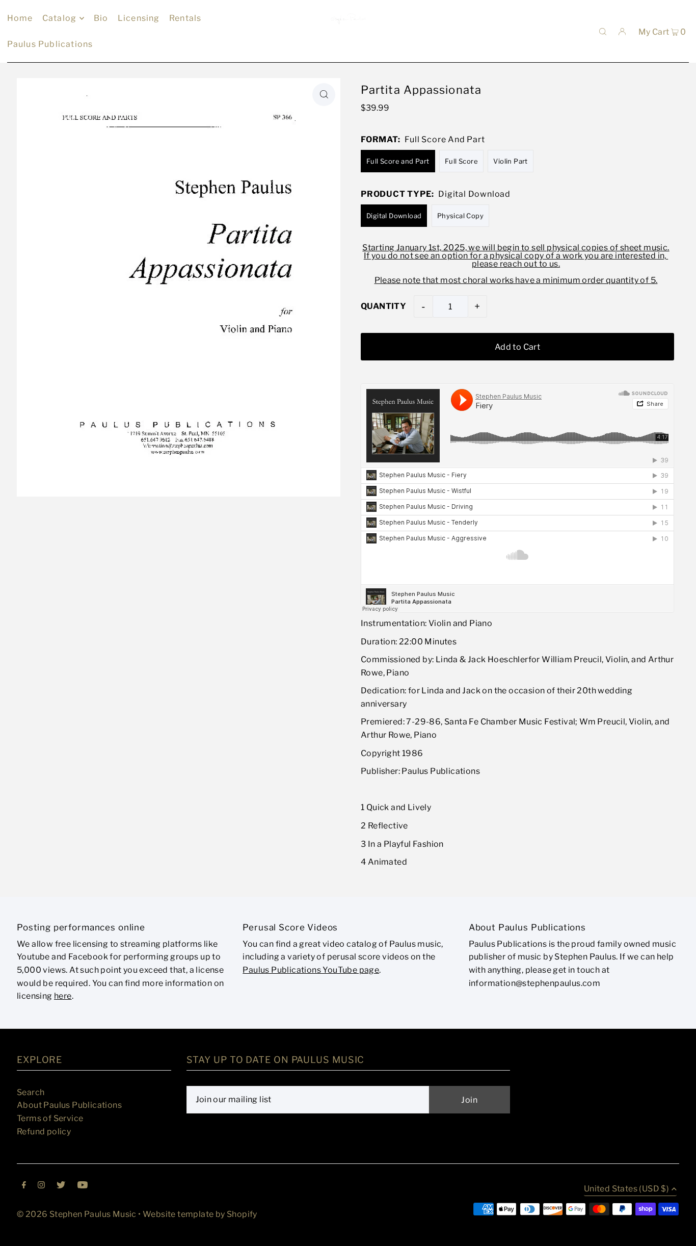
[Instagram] (41, 1185)
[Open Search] (602, 31)
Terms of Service (50, 1118)
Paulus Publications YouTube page (311, 970)
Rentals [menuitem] (185, 18)
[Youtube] (82, 1185)
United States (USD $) (626, 1189)
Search (30, 1092)
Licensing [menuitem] (139, 18)
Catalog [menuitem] (59, 18)
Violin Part (510, 161)
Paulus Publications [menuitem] (50, 44)
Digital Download (393, 216)
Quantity (383, 306)
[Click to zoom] (323, 94)
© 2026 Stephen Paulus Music (77, 1214)
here (63, 996)
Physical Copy (460, 216)
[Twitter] (61, 1185)
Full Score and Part (398, 161)
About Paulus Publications (69, 1105)
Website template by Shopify (200, 1214)
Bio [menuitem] (101, 18)
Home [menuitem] (20, 18)
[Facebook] (24, 1185)
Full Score (461, 161)
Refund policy (44, 1131)
